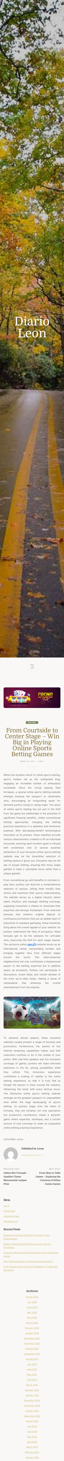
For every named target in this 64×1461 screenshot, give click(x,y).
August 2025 (32, 1359)
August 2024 (32, 1421)
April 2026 (32, 1317)
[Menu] (32, 666)
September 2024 (32, 1416)
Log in (7, 1205)
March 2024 (32, 1447)
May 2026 (32, 1312)
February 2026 (32, 1328)
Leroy (41, 761)
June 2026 (32, 1307)
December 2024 (32, 1400)
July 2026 (32, 1302)
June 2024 (32, 1431)
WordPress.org (11, 1221)
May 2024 (32, 1436)
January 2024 (32, 1457)
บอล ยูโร (32, 944)
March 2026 (32, 1322)
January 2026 (32, 1333)
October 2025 (32, 1348)
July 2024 (32, 1426)
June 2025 (32, 1369)
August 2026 (32, 1297)
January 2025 (32, 1395)
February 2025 (32, 1390)
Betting (32, 722)
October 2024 (32, 1411)
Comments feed (11, 1216)
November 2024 (32, 1405)
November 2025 (32, 1343)
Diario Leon (32, 327)
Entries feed (9, 1211)
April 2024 (32, 1442)
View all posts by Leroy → (32, 1155)
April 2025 (32, 1379)
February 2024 (32, 1452)
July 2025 (32, 1364)
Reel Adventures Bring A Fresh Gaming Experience (28, 1261)
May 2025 (32, 1374)
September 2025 (32, 1354)
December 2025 (32, 1338)
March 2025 (32, 1385)
